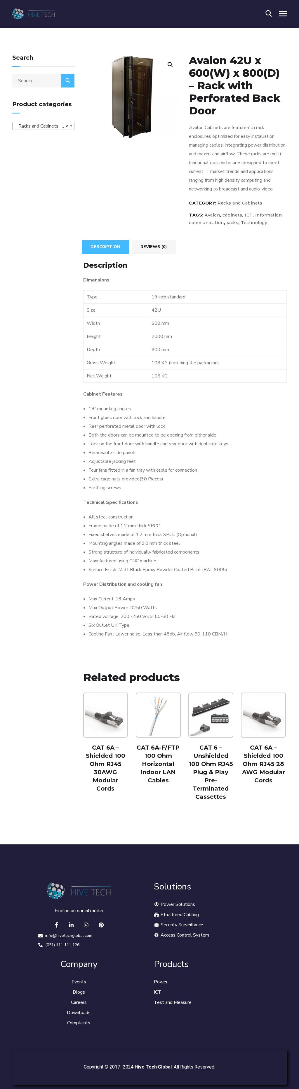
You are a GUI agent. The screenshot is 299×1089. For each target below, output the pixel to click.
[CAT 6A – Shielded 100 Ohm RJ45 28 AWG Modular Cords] (263, 715)
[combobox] (43, 126)
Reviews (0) (153, 247)
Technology (254, 222)
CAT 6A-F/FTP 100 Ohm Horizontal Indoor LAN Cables (158, 764)
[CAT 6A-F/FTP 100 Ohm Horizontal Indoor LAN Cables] (158, 715)
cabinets (232, 215)
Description (105, 247)
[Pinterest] (101, 925)
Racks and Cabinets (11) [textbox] (42, 126)
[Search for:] (43, 81)
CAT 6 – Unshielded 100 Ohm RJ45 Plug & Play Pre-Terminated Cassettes (211, 772)
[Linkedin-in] (71, 925)
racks (233, 222)
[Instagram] (86, 925)
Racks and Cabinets (240, 203)
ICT (249, 215)
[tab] (105, 247)
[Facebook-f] (56, 925)
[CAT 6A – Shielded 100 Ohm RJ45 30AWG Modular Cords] (105, 715)
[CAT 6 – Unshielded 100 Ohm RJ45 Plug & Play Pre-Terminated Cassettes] (210, 715)
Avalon (212, 215)
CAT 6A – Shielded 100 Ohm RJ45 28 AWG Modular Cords (263, 764)
